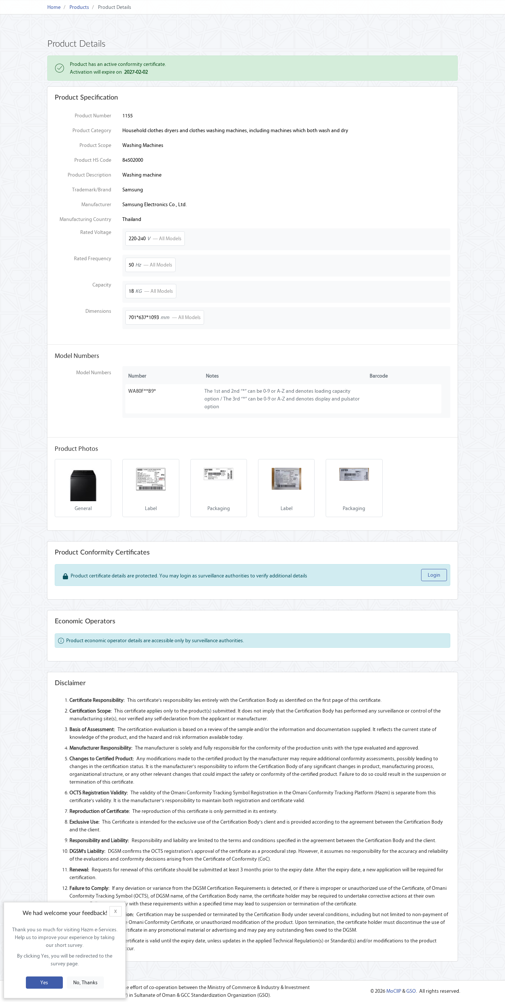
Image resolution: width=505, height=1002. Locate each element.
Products (79, 7)
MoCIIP (393, 991)
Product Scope (95, 145)
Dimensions (98, 311)
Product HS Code (92, 160)
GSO (411, 991)
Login (434, 575)
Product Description (89, 175)
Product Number (93, 116)
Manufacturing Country (85, 219)
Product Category (91, 130)
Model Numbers (93, 372)
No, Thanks (85, 982)
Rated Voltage (95, 232)
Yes (44, 982)
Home (54, 7)
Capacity (101, 285)
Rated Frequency (92, 258)
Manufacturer (96, 204)
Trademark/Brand (91, 190)
